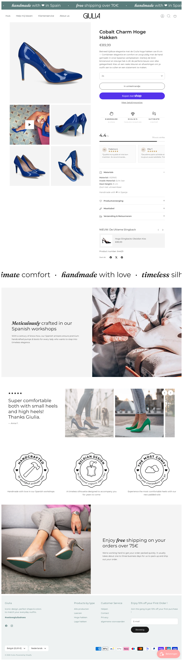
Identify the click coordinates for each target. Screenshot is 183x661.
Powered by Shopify (24, 655)
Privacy (104, 617)
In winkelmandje (132, 86)
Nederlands (36, 648)
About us (64, 15)
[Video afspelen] (29, 124)
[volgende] (158, 229)
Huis (8, 15)
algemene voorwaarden (113, 621)
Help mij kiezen (24, 15)
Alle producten (81, 609)
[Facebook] (6, 625)
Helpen (104, 609)
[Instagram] (12, 625)
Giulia (13, 655)
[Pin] (122, 257)
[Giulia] (91, 15)
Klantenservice (46, 15)
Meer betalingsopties (132, 102)
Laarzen (78, 613)
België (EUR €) (14, 648)
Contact (105, 613)
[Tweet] (116, 257)
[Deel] (111, 257)
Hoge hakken (80, 617)
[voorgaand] (163, 229)
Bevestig (140, 629)
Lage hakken (80, 621)
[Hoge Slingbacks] (106, 240)
